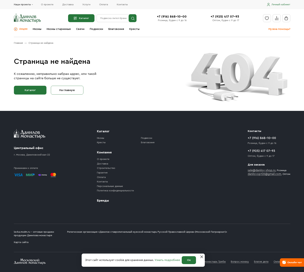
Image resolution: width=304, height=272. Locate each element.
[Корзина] (286, 18)
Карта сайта (21, 242)
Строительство (106, 168)
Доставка (68, 4)
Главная (18, 43)
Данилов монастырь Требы (210, 261)
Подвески (96, 29)
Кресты (134, 29)
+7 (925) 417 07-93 (225, 16)
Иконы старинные (59, 29)
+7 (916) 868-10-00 (172, 16)
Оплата (103, 4)
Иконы (37, 29)
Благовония (116, 29)
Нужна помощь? (279, 29)
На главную (67, 90)
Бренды (103, 200)
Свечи (80, 29)
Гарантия (102, 172)
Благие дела (261, 261)
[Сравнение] (277, 18)
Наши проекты (22, 4)
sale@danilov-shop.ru (262, 170)
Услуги (86, 4)
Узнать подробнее (167, 260)
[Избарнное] (267, 18)
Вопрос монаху (240, 261)
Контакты (122, 4)
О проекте (47, 4)
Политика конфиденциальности (115, 190)
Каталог (84, 18)
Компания (104, 152)
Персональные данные (110, 186)
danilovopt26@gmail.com (264, 174)
